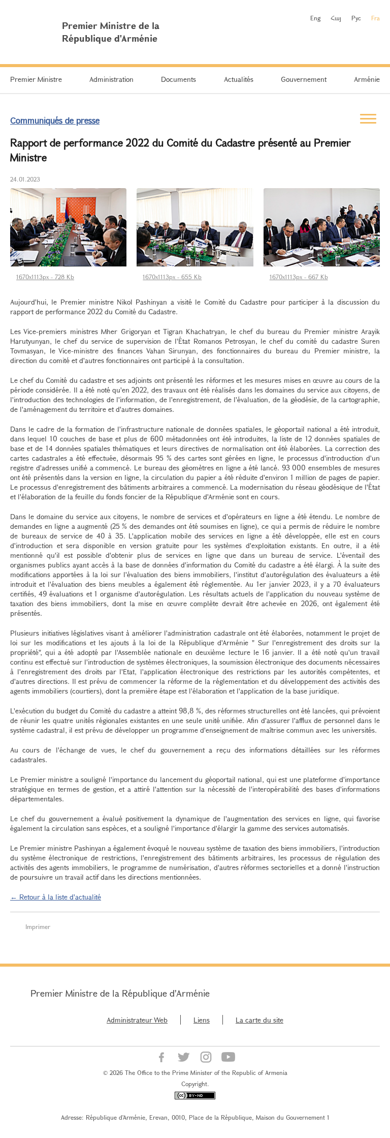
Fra (375, 18)
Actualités (238, 79)
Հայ (336, 18)
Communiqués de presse (55, 120)
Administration (111, 79)
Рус (356, 18)
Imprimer (37, 926)
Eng (315, 18)
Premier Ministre (36, 79)
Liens (201, 1020)
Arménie (367, 79)
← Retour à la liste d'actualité (55, 897)
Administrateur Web (137, 1020)
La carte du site (259, 1020)
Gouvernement (304, 79)
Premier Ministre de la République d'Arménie (120, 993)
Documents (178, 79)
